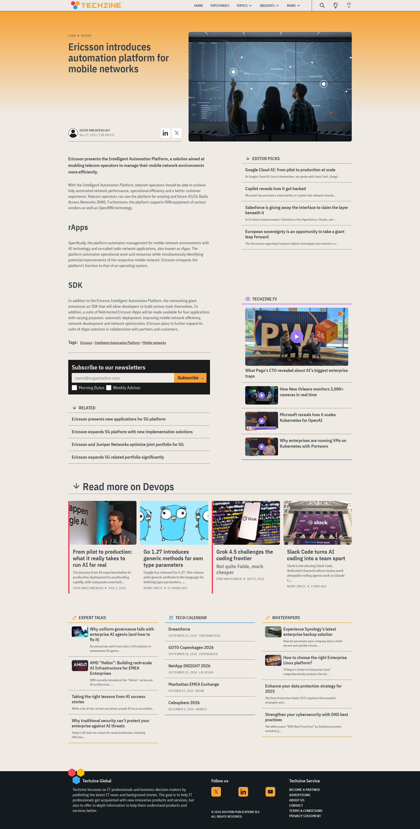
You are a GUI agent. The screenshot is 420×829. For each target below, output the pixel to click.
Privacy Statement (305, 816)
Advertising (299, 795)
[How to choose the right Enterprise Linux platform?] (273, 665)
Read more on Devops (128, 486)
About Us (296, 800)
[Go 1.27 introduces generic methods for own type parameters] (174, 523)
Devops (86, 36)
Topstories (219, 5)
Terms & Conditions (305, 810)
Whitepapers (286, 617)
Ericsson (86, 342)
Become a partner (304, 789)
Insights (267, 5)
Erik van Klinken (229, 579)
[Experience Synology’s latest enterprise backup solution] (273, 637)
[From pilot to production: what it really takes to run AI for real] (102, 523)
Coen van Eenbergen (88, 588)
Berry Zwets (153, 588)
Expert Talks (92, 617)
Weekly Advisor (127, 388)
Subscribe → (191, 377)
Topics (242, 5)
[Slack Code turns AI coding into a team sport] (318, 523)
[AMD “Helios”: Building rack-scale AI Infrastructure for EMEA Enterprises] (80, 673)
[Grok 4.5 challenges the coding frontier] (246, 523)
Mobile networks (154, 342)
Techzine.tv (264, 299)
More (291, 5)
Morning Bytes (91, 388)
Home (198, 5)
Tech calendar (191, 617)
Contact (296, 805)
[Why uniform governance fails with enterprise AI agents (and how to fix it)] (80, 639)
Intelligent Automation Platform (117, 342)
